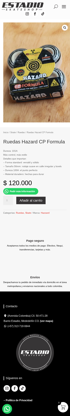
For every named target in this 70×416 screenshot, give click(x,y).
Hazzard (45, 212)
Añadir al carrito (31, 200)
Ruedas (21, 132)
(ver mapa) (46, 321)
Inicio (5, 132)
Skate (13, 132)
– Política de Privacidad (18, 400)
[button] (65, 28)
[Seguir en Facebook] (35, 14)
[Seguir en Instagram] (27, 14)
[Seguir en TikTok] (43, 14)
